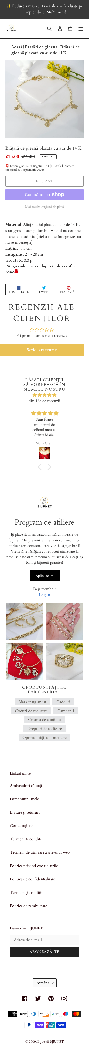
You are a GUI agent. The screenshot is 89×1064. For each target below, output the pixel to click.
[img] (44, 395)
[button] (42, 350)
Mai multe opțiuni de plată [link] (44, 206)
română (43, 982)
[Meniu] (80, 28)
